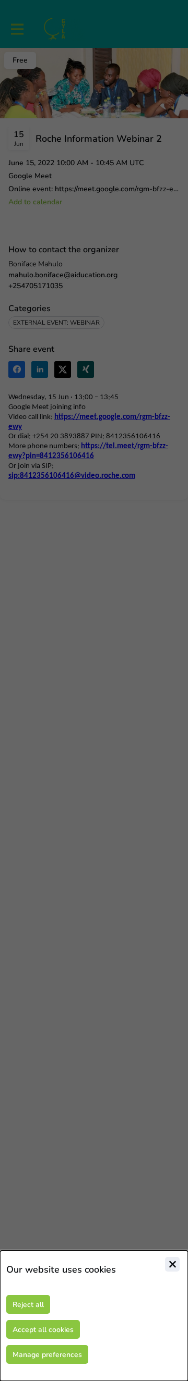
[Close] (172, 1264)
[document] (94, 1316)
